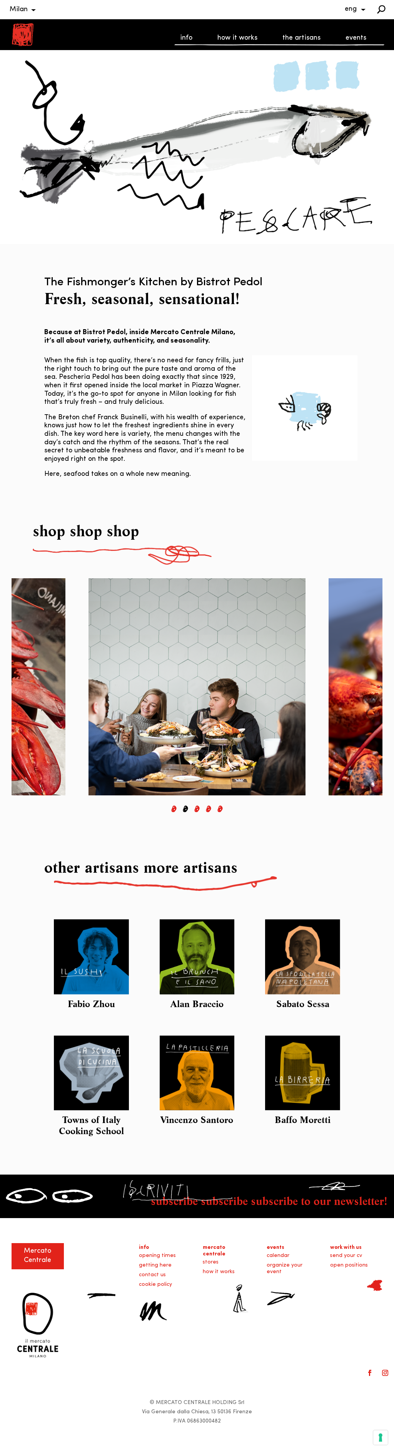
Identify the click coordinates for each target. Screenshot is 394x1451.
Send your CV (346, 1256)
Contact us (152, 1275)
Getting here (155, 1265)
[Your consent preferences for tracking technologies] (380, 1437)
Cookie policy (155, 1284)
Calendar (278, 1256)
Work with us (346, 1247)
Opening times (157, 1256)
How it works (237, 38)
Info (186, 38)
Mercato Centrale (214, 1251)
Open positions (349, 1265)
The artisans (301, 38)
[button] (174, 809)
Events (356, 38)
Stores (211, 1262)
